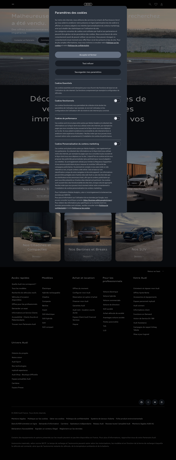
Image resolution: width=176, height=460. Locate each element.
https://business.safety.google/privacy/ (97, 200)
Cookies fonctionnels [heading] (64, 100)
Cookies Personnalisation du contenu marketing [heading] (77, 144)
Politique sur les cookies (81, 208)
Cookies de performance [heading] (66, 118)
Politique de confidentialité (78, 45)
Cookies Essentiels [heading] (63, 83)
